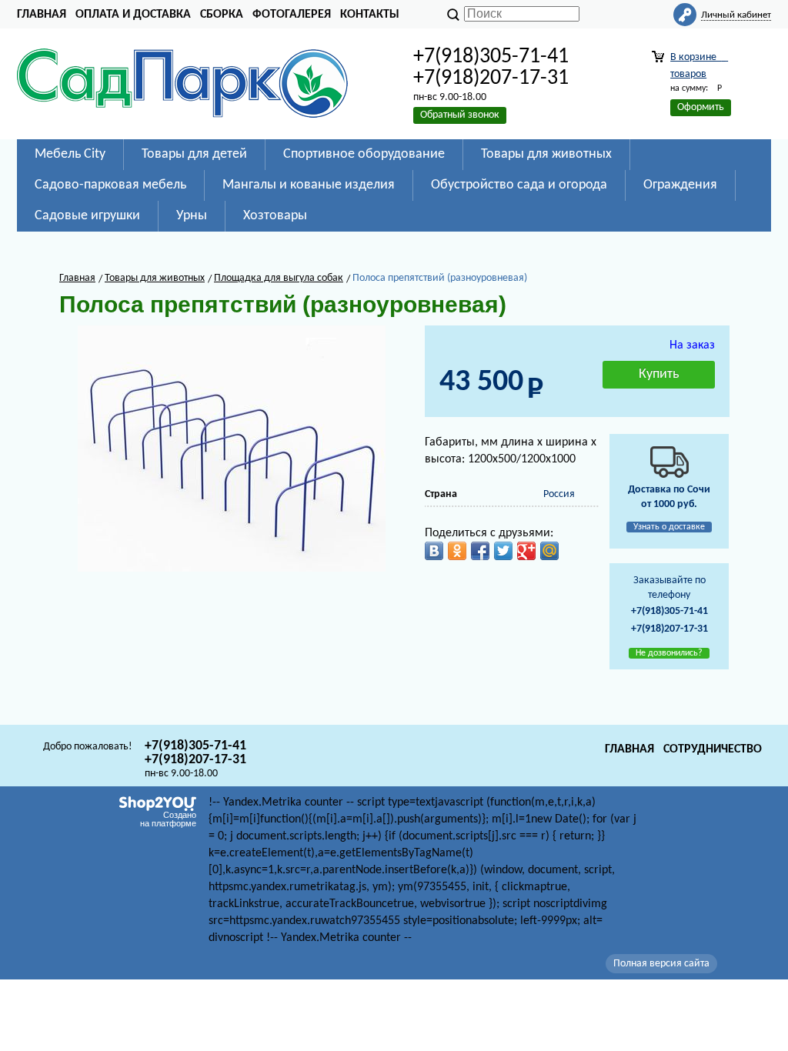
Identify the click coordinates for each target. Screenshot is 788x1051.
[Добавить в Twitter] (503, 551)
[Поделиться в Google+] (526, 551)
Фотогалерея (291, 14)
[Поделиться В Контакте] (434, 551)
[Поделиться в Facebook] (480, 551)
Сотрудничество (712, 749)
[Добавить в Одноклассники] (457, 551)
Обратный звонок (459, 115)
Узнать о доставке (669, 527)
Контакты (369, 14)
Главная (41, 14)
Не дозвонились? (669, 653)
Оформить (700, 107)
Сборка (221, 14)
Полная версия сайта (661, 963)
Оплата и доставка (133, 14)
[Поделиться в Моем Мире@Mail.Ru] (549, 551)
